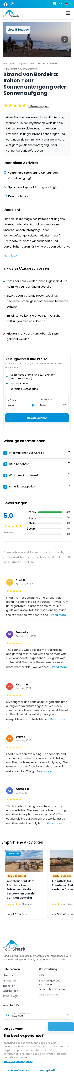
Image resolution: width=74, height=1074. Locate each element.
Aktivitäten (9, 980)
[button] (38, 106)
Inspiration (9, 986)
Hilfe (41, 975)
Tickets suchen (37, 418)
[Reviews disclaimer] (69, 557)
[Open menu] (68, 13)
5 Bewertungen (38, 106)
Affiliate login (10, 996)
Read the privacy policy (18, 1061)
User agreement (49, 994)
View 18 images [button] (18, 30)
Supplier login (11, 991)
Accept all (47, 1070)
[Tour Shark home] (14, 945)
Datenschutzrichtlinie (52, 989)
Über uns (8, 975)
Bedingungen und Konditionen (49, 982)
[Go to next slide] (64, 39)
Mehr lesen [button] (10, 256)
